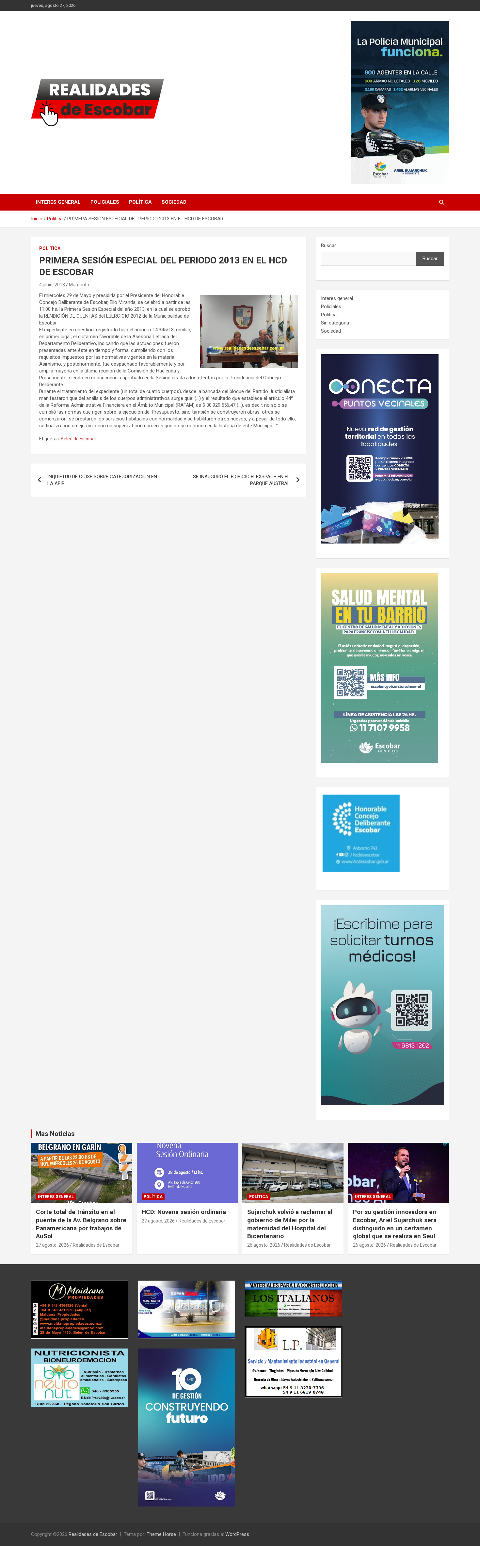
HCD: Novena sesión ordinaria (184, 1212)
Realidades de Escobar (96, 1245)
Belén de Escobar (78, 438)
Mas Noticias (55, 1134)
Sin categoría (335, 323)
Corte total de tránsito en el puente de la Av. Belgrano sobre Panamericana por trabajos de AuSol (81, 1224)
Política (140, 202)
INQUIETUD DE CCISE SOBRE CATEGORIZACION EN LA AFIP (102, 480)
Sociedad (174, 202)
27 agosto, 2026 (52, 1245)
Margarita (79, 284)
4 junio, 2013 (52, 284)
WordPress (237, 1534)
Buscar (328, 245)
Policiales (104, 202)
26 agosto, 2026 (263, 1245)
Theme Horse (161, 1534)
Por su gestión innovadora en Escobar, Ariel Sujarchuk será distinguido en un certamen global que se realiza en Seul (395, 1224)
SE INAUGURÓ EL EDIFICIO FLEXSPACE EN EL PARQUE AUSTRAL (241, 480)
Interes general (58, 202)
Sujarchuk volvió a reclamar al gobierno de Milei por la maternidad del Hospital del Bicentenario (289, 1224)
